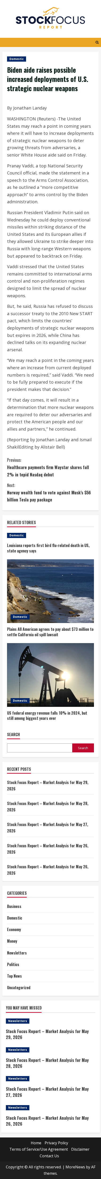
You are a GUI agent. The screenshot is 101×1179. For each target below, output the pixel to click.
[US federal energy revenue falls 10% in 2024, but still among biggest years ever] (50, 675)
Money (12, 941)
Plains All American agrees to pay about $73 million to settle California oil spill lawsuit (50, 631)
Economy (14, 929)
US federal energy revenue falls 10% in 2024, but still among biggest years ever (47, 715)
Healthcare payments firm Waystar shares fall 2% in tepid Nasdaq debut (48, 467)
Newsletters (17, 953)
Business (14, 906)
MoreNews (75, 1167)
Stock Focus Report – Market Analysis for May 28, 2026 (47, 1063)
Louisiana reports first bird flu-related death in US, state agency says (48, 548)
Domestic (16, 59)
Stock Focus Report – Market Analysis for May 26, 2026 (47, 1121)
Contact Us (49, 1155)
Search (13, 734)
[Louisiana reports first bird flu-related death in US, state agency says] (50, 535)
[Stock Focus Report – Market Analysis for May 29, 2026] (50, 1021)
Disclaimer (80, 1149)
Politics (13, 964)
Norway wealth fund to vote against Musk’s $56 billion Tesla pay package (49, 492)
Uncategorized (18, 987)
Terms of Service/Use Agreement (38, 1149)
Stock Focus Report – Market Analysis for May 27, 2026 (47, 1092)
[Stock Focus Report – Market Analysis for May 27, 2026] (50, 1078)
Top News (14, 976)
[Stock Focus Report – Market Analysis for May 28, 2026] (50, 1050)
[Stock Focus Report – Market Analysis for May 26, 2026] (50, 1107)
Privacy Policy (56, 1142)
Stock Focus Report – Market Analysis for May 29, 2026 (47, 1034)
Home (36, 1142)
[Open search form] (97, 42)
